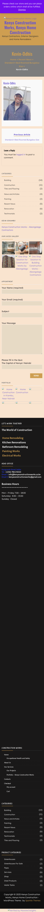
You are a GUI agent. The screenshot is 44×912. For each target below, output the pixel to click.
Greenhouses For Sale (13, 863)
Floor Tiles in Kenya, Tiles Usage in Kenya (15, 647)
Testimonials (9, 213)
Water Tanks (9, 885)
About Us (7, 763)
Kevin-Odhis (9, 83)
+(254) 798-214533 (13, 472)
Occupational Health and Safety (15, 693)
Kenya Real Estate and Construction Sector (15, 623)
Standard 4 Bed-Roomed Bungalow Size (15, 716)
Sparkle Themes (33, 900)
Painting (7, 199)
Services (7, 872)
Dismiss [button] (22, 9)
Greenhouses (9, 859)
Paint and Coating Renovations (15, 529)
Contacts (7, 779)
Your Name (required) (12, 287)
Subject (5, 311)
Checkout (7, 783)
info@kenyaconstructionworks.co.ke (25, 474)
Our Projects (11, 770)
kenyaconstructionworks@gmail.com (25, 477)
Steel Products (10, 881)
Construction (9, 185)
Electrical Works (11, 455)
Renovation (9, 209)
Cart (8, 791)
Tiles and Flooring (11, 189)
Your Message (9, 323)
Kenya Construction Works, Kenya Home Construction (20, 27)
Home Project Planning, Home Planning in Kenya (15, 552)
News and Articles (11, 194)
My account (11, 787)
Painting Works (11, 451)
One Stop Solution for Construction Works (15, 575)
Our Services (8, 767)
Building (7, 180)
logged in (20, 154)
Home (6, 755)
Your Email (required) (12, 299)
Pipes (6, 868)
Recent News (9, 204)
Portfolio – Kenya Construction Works (20, 775)
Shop (6, 876)
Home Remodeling (12, 438)
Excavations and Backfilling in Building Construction (15, 599)
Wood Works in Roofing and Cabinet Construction (15, 740)
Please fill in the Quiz (16, 361)
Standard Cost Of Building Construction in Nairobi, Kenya (15, 670)
